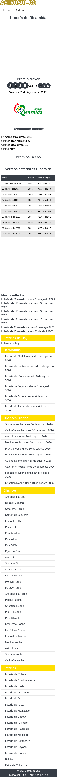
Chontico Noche (14, 605)
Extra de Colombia (16, 765)
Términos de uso (38, 775)
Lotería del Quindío (16, 722)
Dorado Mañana (14, 502)
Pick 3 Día (11, 545)
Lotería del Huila (14, 686)
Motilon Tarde (13, 581)
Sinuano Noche (14, 654)
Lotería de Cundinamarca (20, 680)
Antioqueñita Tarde (16, 593)
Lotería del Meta (14, 704)
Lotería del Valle (14, 698)
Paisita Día (11, 527)
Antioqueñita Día (15, 496)
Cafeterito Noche (15, 624)
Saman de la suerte (16, 514)
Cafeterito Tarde (14, 508)
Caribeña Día (13, 569)
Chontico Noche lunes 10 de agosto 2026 (29, 482)
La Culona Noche (15, 630)
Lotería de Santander (17, 741)
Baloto (20, 10)
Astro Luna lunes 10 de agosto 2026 (26, 436)
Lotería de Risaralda (28, 18)
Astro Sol (10, 557)
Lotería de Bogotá (15, 716)
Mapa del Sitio (17, 775)
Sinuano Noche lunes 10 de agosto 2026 (29, 424)
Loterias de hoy (10, 343)
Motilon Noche (13, 642)
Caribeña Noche (14, 660)
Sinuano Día (12, 563)
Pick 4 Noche (13, 611)
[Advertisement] (28, 48)
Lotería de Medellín (16, 734)
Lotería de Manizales (17, 710)
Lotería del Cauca (15, 753)
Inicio (6, 10)
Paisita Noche (13, 599)
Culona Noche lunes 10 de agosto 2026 (28, 460)
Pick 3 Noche (13, 618)
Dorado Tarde (13, 587)
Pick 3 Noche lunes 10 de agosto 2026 (28, 448)
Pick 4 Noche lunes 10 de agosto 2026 (28, 454)
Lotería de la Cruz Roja (18, 692)
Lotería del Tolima (15, 674)
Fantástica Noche (15, 636)
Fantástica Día (13, 521)
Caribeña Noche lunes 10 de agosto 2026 (29, 430)
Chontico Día (12, 533)
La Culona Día (13, 575)
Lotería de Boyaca (16, 747)
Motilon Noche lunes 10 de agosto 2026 (28, 442)
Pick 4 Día (11, 539)
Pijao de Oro (12, 551)
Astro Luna (11, 648)
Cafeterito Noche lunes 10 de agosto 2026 (30, 466)
